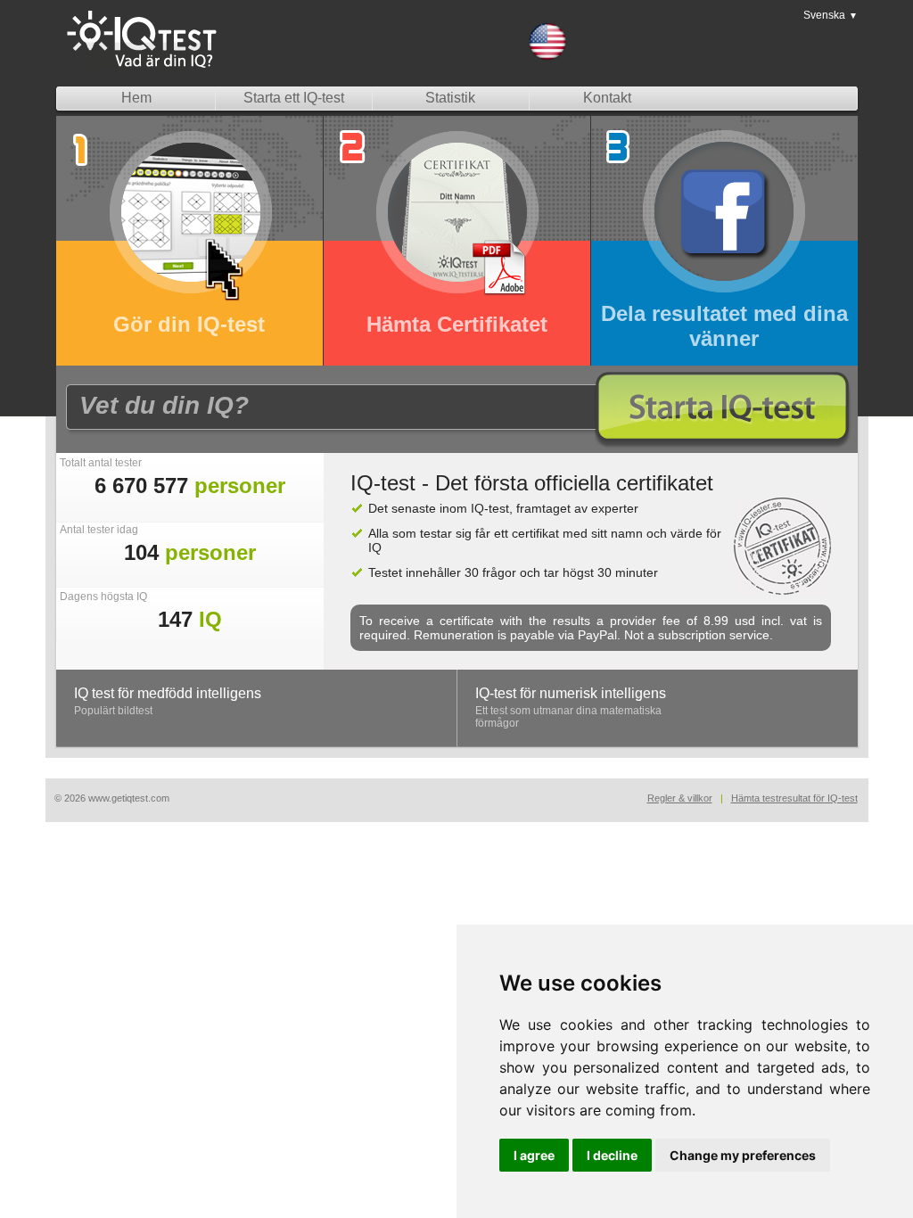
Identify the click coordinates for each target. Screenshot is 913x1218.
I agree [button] (534, 1155)
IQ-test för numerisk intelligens (570, 693)
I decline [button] (612, 1155)
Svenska (830, 15)
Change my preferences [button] (743, 1155)
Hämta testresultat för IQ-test (794, 798)
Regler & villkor (679, 798)
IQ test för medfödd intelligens (167, 693)
